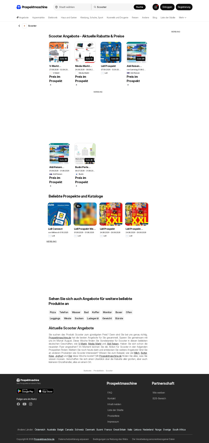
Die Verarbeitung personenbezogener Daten (153, 439)
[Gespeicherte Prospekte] (156, 7)
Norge (158, 429)
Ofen (129, 312)
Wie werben (159, 392)
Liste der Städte (168, 17)
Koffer (95, 312)
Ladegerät (93, 318)
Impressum (113, 421)
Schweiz (79, 429)
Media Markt (94, 343)
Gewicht (107, 318)
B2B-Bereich (159, 398)
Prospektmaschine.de (60, 337)
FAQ (109, 392)
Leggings (55, 318)
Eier (70, 355)
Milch (136, 352)
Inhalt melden (114, 404)
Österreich (40, 429)
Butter (144, 352)
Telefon (63, 312)
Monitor (107, 312)
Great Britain (119, 429)
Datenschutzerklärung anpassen (73, 439)
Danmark (90, 429)
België (60, 429)
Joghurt (59, 355)
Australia (51, 429)
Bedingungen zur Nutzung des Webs (110, 439)
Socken (79, 318)
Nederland (148, 429)
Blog (155, 17)
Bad (86, 312)
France (108, 429)
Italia (129, 429)
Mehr (181, 17)
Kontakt (111, 398)
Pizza (53, 312)
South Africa (179, 429)
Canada (69, 429)
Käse (51, 355)
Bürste (119, 318)
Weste (67, 318)
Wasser (76, 312)
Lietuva (137, 429)
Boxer (119, 312)
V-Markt (82, 343)
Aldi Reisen (113, 343)
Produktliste (113, 415)
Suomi (99, 429)
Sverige (167, 429)
